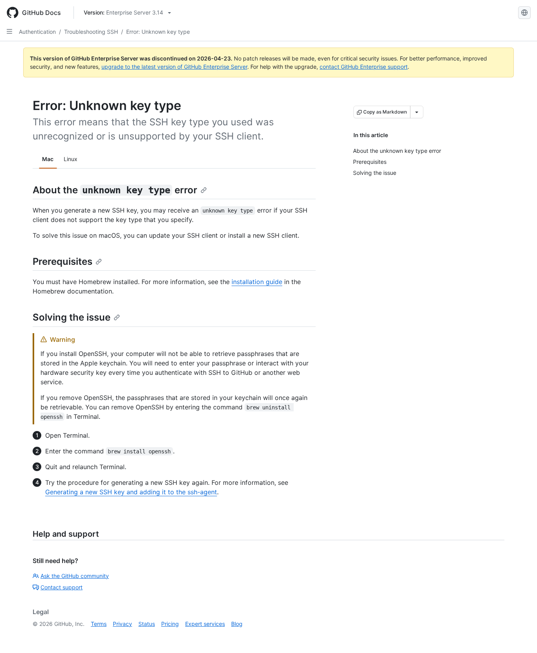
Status (146, 623)
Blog (237, 623)
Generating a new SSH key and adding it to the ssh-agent (131, 492)
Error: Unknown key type (158, 31)
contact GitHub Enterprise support (364, 66)
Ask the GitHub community (74, 575)
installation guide (257, 282)
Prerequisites (62, 261)
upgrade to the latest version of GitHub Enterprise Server (174, 66)
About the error (115, 190)
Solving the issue (71, 317)
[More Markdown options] (416, 112)
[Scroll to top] (520, 636)
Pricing (170, 623)
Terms (99, 623)
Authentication (37, 31)
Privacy (122, 623)
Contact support (61, 587)
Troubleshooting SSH (91, 31)
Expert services (205, 623)
